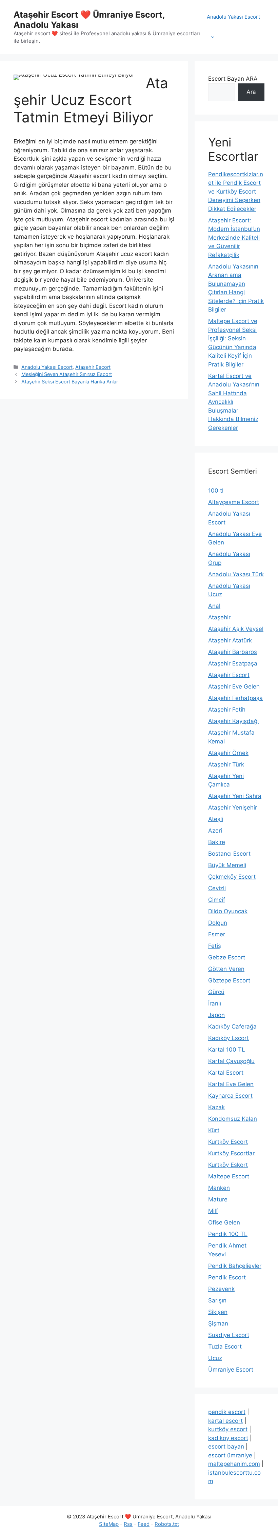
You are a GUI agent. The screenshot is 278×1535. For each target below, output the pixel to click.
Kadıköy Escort (228, 1038)
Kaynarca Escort (230, 1095)
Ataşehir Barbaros (232, 652)
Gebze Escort (226, 957)
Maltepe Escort (228, 1176)
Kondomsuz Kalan (232, 1118)
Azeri (215, 830)
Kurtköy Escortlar (231, 1153)
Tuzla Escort (225, 1346)
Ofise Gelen (224, 1222)
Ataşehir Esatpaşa (232, 663)
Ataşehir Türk (226, 764)
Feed (144, 1524)
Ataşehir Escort (93, 367)
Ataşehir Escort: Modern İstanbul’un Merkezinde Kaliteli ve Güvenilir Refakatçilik (234, 237)
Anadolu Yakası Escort (233, 17)
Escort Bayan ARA (233, 78)
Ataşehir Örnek (228, 753)
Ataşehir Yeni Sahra (234, 796)
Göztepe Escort (229, 980)
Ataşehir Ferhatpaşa (235, 698)
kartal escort (225, 1420)
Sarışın (217, 1300)
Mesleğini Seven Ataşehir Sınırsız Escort (66, 374)
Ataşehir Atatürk (230, 640)
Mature (217, 1199)
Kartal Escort (225, 1072)
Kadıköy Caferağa (232, 1026)
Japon (216, 1015)
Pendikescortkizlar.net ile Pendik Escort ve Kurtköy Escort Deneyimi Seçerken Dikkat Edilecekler (235, 191)
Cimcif (216, 899)
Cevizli (217, 888)
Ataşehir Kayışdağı (233, 721)
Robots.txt (167, 1524)
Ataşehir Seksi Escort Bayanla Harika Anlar (69, 381)
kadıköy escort (228, 1438)
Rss (128, 1524)
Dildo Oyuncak (227, 911)
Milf (213, 1211)
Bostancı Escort (229, 853)
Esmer (216, 934)
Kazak (216, 1107)
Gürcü (216, 992)
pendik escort (226, 1412)
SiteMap (109, 1524)
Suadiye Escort (228, 1335)
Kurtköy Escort (228, 1141)
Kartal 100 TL (226, 1049)
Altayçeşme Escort (233, 502)
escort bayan (226, 1446)
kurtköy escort (227, 1429)
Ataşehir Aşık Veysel (235, 628)
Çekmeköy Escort (232, 876)
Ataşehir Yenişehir (232, 807)
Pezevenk (221, 1288)
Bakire (216, 842)
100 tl (215, 490)
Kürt (213, 1130)
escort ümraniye (230, 1455)
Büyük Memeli (227, 865)
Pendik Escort (227, 1277)
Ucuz (215, 1358)
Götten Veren (226, 968)
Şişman (218, 1323)
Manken (219, 1187)
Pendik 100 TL (227, 1234)
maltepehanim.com (234, 1463)
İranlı (214, 1003)
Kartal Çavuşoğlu (231, 1061)
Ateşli (215, 819)
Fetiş (214, 945)
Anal (214, 605)
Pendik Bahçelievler (234, 1265)
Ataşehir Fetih (226, 709)
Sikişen (217, 1312)
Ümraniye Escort (230, 1369)
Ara (251, 91)
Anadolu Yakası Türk (236, 574)
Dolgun (217, 922)
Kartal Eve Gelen (231, 1084)
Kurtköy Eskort (228, 1164)
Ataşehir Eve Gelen (234, 686)
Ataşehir (219, 617)
